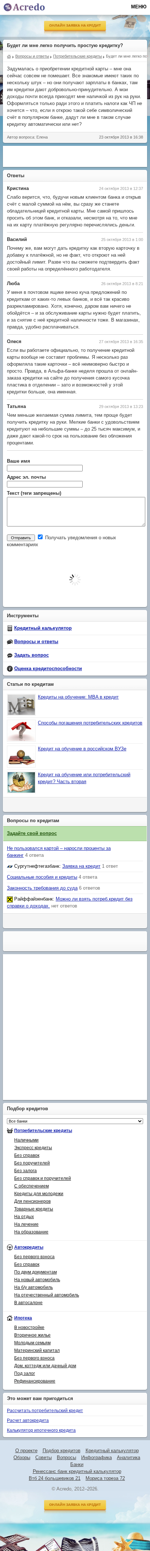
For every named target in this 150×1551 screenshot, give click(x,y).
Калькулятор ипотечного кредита (41, 1430)
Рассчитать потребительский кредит (45, 1410)
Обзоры (21, 1457)
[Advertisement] (76, 155)
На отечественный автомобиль (46, 1295)
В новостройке (29, 1327)
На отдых (24, 1216)
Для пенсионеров (32, 1201)
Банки (76, 1464)
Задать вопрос (31, 655)
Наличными (26, 1140)
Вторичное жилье (32, 1335)
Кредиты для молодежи (38, 1193)
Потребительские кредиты (43, 1130)
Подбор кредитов (61, 1450)
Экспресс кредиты (33, 1147)
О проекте (26, 1450)
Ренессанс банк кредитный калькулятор (77, 1471)
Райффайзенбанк (33, 899)
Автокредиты (28, 1247)
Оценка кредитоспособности (48, 668)
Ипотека (23, 1318)
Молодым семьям (32, 1342)
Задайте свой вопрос (32, 833)
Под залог (24, 1373)
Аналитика (128, 1457)
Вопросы (66, 1457)
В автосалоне (28, 1302)
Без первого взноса (34, 1256)
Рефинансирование (34, 1381)
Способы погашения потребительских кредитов (90, 723)
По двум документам (35, 1272)
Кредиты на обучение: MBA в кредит (78, 697)
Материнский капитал (37, 1350)
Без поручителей (32, 1163)
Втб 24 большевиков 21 (54, 1478)
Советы (43, 1457)
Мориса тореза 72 (105, 1478)
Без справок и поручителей (42, 1178)
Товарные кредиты (33, 1209)
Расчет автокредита (28, 1420)
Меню (138, 6)
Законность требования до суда (42, 888)
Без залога (25, 1170)
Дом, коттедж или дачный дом (45, 1365)
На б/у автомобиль (33, 1287)
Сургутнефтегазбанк (36, 866)
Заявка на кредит (81, 866)
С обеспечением (31, 1186)
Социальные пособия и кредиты (42, 877)
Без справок (26, 1155)
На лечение (26, 1224)
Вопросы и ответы (36, 641)
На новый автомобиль (37, 1279)
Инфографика (96, 1457)
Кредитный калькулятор (43, 628)
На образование (31, 1232)
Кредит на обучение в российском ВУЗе (82, 748)
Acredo (9, 56)
